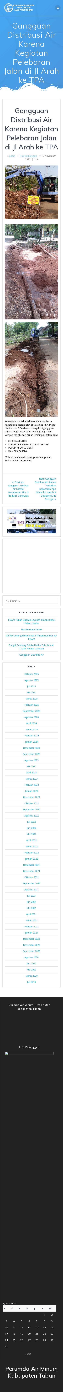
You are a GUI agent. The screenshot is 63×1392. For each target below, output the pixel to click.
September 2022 (31, 809)
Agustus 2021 (31, 889)
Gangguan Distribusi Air (31, 654)
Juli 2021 (31, 895)
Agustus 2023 (31, 760)
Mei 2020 (31, 969)
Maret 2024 (32, 729)
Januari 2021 (31, 932)
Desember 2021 (31, 864)
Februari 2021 (31, 926)
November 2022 (31, 797)
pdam (12, 155)
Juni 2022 (31, 827)
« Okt (28, 1353)
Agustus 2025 (31, 680)
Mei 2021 (31, 908)
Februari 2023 (31, 784)
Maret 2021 (32, 920)
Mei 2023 (31, 766)
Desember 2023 (31, 747)
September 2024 (31, 710)
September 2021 (31, 883)
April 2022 (31, 840)
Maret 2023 (32, 778)
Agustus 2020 (31, 957)
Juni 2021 (31, 901)
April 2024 (31, 723)
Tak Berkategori (28, 155)
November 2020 (31, 944)
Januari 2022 (31, 858)
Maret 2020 (32, 975)
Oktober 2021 (31, 877)
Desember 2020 (31, 938)
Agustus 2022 (31, 815)
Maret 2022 (32, 846)
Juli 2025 (31, 686)
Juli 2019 (31, 981)
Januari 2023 (31, 791)
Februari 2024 (31, 735)
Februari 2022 (31, 852)
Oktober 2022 (31, 803)
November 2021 (31, 871)
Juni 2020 (31, 963)
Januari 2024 (31, 741)
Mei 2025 (31, 692)
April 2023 (31, 772)
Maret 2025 (32, 698)
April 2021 (31, 914)
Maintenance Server (31, 629)
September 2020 (31, 951)
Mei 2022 (31, 834)
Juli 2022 (31, 821)
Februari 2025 (31, 704)
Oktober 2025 (31, 673)
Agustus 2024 (31, 717)
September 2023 (31, 754)
